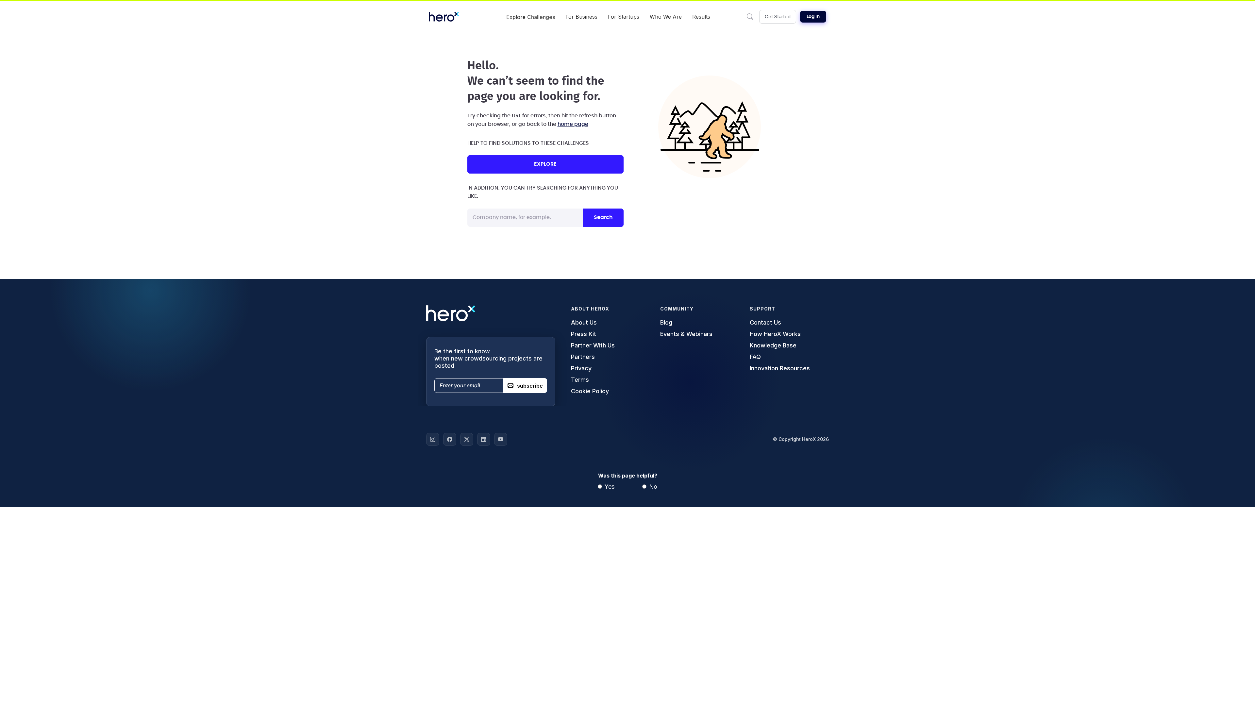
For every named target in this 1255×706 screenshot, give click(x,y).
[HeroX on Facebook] (449, 439)
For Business (581, 16)
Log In (813, 16)
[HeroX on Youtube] (500, 439)
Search (603, 217)
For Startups (623, 16)
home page (573, 124)
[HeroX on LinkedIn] (483, 439)
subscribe (530, 385)
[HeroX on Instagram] (432, 439)
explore (545, 164)
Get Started (778, 16)
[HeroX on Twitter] (466, 439)
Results (701, 16)
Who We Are (666, 16)
